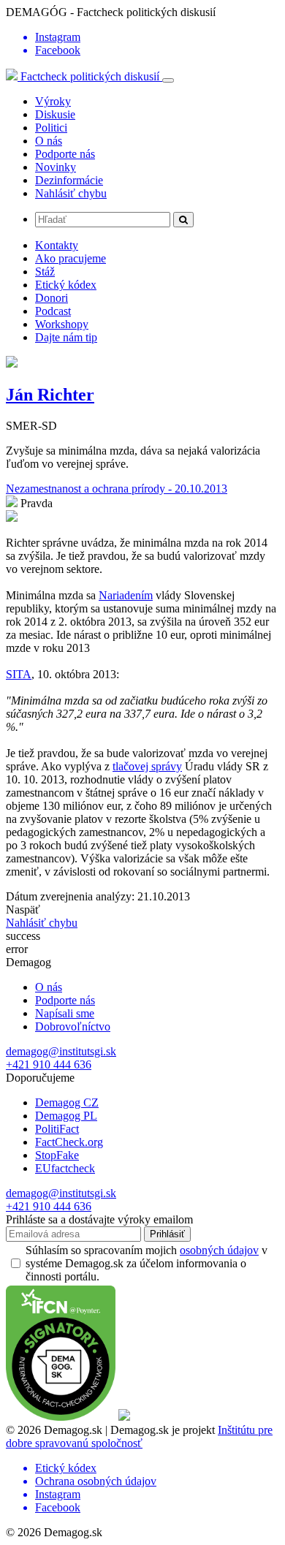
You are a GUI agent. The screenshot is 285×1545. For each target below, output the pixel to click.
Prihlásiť (167, 1234)
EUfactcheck (65, 1168)
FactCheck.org (69, 1142)
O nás (48, 140)
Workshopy (61, 324)
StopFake (57, 1155)
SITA (18, 674)
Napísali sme (64, 1013)
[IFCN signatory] (60, 1417)
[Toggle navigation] (168, 80)
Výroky (53, 101)
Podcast (53, 311)
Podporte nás (65, 154)
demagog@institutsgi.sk (61, 1051)
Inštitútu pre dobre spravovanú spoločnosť (139, 1436)
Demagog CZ (67, 1102)
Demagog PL (66, 1115)
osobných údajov (219, 1250)
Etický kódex (65, 284)
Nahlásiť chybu (71, 193)
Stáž (45, 271)
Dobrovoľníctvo (72, 1026)
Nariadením (126, 595)
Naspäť (23, 909)
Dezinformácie (69, 180)
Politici (51, 127)
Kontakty (56, 245)
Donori (51, 298)
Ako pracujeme (70, 258)
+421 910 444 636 (48, 1064)
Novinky (55, 167)
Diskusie (55, 114)
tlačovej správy (147, 766)
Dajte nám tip (66, 337)
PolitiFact (57, 1129)
